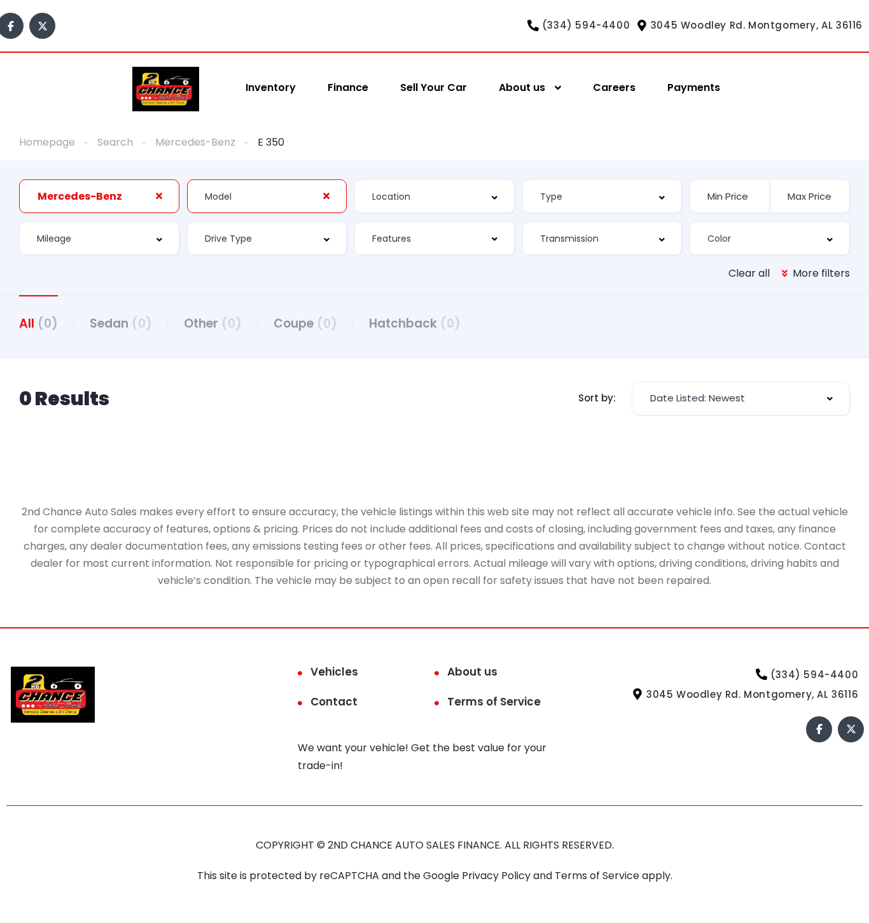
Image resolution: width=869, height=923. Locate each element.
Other (213, 323)
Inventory (271, 87)
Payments (693, 87)
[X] (42, 26)
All (38, 323)
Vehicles (334, 671)
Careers (614, 87)
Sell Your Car (433, 87)
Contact (334, 701)
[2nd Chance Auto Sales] (165, 88)
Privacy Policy (497, 875)
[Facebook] (819, 729)
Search (115, 142)
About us (522, 87)
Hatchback (415, 323)
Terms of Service (494, 701)
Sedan (121, 323)
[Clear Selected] (159, 196)
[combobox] (99, 196)
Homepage (47, 142)
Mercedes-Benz (195, 142)
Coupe (305, 323)
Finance (348, 87)
